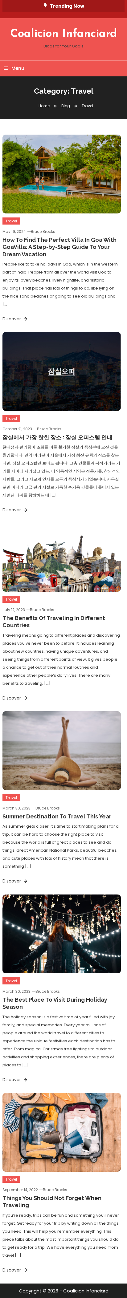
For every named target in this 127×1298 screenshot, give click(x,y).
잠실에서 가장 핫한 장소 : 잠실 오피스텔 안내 (57, 437)
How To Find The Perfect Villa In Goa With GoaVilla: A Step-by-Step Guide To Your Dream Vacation (59, 247)
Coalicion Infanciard (63, 34)
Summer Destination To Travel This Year (56, 816)
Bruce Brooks (43, 231)
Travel (11, 221)
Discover (12, 319)
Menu (17, 68)
